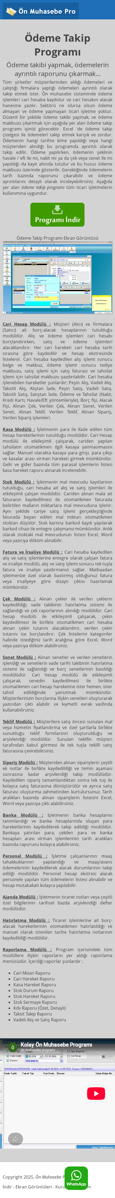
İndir (7, 1187)
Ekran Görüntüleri (34, 1187)
